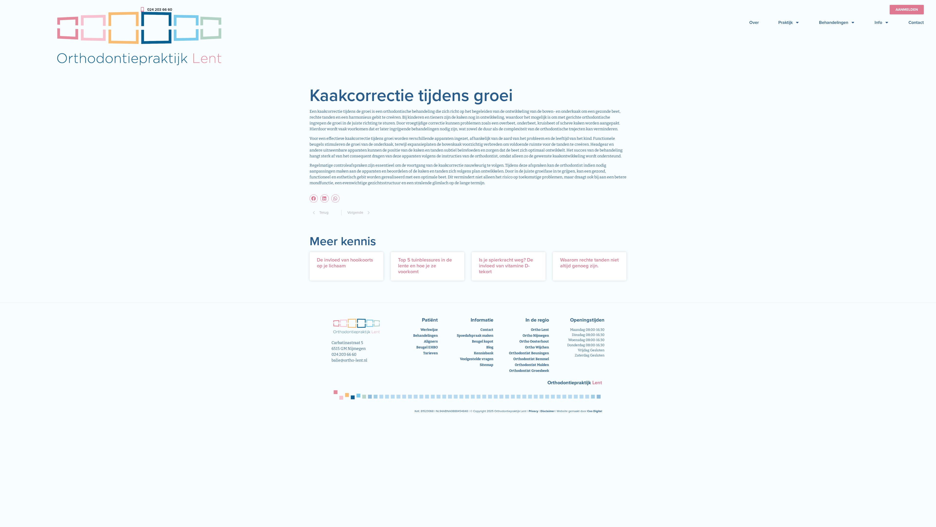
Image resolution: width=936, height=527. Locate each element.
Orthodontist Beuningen (529, 353)
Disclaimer (547, 411)
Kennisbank (483, 353)
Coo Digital (594, 411)
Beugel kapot (482, 341)
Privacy (533, 411)
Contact (916, 22)
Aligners (431, 341)
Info (878, 22)
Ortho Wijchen (537, 347)
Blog (489, 347)
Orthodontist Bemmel (531, 359)
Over (754, 22)
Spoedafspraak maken (475, 336)
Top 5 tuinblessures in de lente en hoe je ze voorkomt (425, 265)
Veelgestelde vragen (476, 359)
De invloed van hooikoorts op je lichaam (345, 262)
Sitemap (486, 365)
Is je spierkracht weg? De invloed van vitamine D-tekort (506, 265)
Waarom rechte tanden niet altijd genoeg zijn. (589, 262)
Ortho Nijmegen (536, 336)
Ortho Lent (540, 330)
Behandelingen (833, 22)
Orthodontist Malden (532, 365)
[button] (314, 198)
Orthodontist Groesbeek (529, 371)
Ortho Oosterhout (534, 341)
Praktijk (785, 22)
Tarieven (430, 353)
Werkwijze (429, 330)
